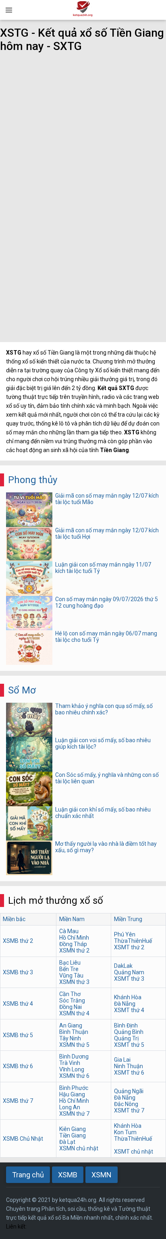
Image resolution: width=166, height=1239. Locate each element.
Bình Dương (74, 1056)
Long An (69, 1107)
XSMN (101, 1175)
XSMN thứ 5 (74, 1045)
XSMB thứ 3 (18, 972)
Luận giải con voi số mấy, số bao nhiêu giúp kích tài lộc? (103, 743)
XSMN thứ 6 (74, 1076)
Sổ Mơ (22, 690)
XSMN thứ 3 (74, 982)
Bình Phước (73, 1088)
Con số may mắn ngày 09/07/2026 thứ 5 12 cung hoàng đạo (106, 602)
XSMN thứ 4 (74, 1013)
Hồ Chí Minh (74, 937)
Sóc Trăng (72, 1000)
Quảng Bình (128, 1032)
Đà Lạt (67, 1142)
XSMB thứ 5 (18, 1035)
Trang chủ (28, 1175)
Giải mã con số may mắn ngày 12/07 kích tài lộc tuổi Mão (107, 498)
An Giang (70, 1025)
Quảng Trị (126, 1038)
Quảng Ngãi (128, 1091)
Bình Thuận (73, 1032)
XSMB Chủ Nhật (23, 1138)
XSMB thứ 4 (18, 1003)
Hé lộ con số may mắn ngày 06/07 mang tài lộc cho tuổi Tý (106, 636)
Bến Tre (69, 969)
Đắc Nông (126, 1104)
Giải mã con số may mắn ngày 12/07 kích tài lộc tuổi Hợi (107, 533)
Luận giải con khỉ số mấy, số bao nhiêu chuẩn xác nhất (103, 812)
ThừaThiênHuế (133, 941)
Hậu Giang (72, 1094)
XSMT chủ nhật (133, 1151)
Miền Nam (72, 919)
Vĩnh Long (71, 1069)
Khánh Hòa (127, 997)
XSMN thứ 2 (74, 950)
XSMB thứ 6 (18, 1066)
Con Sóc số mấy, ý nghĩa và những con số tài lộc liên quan (107, 778)
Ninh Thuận (128, 1066)
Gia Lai (122, 1059)
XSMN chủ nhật (78, 1148)
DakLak (123, 966)
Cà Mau (69, 931)
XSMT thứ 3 (129, 978)
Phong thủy (32, 480)
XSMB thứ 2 (18, 941)
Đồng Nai (70, 1007)
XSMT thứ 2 (129, 947)
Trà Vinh (69, 1063)
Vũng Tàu (71, 975)
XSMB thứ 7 (18, 1101)
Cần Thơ (70, 994)
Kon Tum (125, 1132)
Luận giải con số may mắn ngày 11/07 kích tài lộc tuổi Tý (103, 567)
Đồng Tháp (73, 944)
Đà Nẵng (124, 1003)
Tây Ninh (70, 1038)
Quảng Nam (129, 972)
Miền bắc (14, 919)
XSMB (67, 1175)
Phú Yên (124, 934)
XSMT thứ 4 (129, 1010)
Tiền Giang (72, 1135)
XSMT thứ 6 (129, 1072)
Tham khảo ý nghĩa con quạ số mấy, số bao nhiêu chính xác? (104, 709)
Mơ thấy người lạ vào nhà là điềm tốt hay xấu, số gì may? (106, 847)
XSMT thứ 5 (129, 1045)
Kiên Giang (72, 1129)
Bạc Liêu (70, 962)
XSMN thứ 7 (74, 1113)
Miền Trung (128, 919)
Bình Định (126, 1025)
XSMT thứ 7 (129, 1110)
